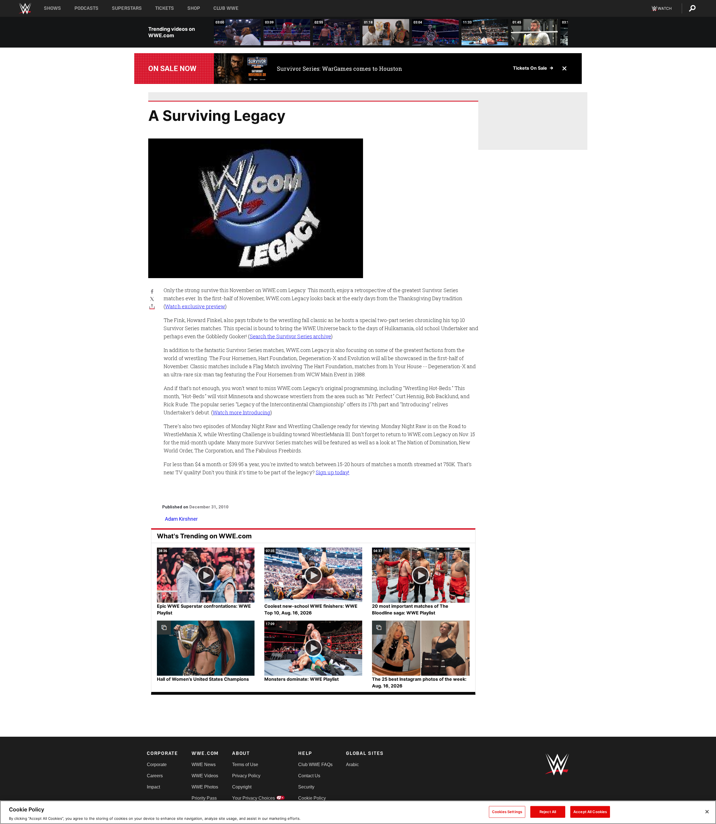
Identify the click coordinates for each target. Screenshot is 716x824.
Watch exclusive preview (195, 306)
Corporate (157, 764)
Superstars (127, 8)
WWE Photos (205, 787)
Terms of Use (245, 764)
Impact (153, 787)
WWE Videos (205, 775)
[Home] (24, 8)
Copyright (241, 787)
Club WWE (226, 8)
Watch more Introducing (241, 412)
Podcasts (86, 8)
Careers (155, 775)
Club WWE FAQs (315, 764)
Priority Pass (204, 798)
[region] (358, 812)
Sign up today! (332, 472)
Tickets (164, 8)
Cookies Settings (507, 811)
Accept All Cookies (590, 811)
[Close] (707, 812)
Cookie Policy (312, 798)
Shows (52, 8)
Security (306, 787)
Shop (193, 8)
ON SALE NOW (172, 68)
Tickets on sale (530, 68)
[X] (152, 298)
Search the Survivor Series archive (290, 336)
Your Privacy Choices (253, 798)
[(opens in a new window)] (241, 68)
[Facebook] (152, 291)
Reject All (548, 811)
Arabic (352, 764)
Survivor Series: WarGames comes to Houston (339, 68)
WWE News (204, 764)
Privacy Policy (246, 775)
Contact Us (309, 775)
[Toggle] (152, 306)
